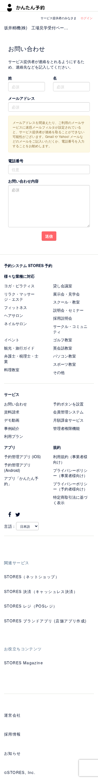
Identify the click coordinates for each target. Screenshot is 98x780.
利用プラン (13, 436)
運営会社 (12, 715)
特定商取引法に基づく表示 (70, 499)
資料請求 (11, 412)
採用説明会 (62, 318)
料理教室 (11, 369)
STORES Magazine (23, 662)
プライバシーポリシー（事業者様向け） (70, 472)
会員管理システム (68, 412)
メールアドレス (21, 98)
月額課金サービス (68, 420)
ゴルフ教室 (62, 339)
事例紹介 (11, 428)
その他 (59, 372)
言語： (10, 526)
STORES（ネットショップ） (31, 576)
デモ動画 (11, 420)
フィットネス (15, 307)
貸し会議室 (62, 285)
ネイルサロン (15, 323)
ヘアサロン (13, 315)
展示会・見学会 (66, 294)
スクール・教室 (66, 302)
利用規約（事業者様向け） (70, 459)
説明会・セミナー (68, 310)
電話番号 (15, 160)
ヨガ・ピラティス (19, 285)
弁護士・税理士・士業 (21, 358)
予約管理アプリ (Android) (17, 467)
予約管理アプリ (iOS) (22, 456)
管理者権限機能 (66, 428)
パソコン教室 (64, 356)
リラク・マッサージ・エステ (19, 296)
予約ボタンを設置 (68, 404)
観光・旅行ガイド (19, 348)
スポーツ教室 (64, 364)
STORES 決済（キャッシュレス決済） (41, 591)
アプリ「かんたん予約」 (21, 480)
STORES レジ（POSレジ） (30, 606)
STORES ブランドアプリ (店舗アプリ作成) (45, 620)
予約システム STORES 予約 (28, 265)
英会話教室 (62, 348)
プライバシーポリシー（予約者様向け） (70, 486)
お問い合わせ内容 (23, 181)
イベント (11, 339)
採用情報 (12, 734)
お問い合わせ (15, 404)
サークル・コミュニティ (70, 329)
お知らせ (12, 753)
